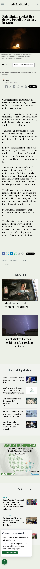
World (5, 497)
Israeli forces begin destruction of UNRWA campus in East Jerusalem (12, 425)
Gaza (7, 264)
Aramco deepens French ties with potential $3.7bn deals (13, 379)
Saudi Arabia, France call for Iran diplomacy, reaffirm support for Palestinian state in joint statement (13, 504)
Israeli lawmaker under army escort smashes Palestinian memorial (13, 413)
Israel (25, 260)
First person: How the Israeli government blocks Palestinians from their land (13, 521)
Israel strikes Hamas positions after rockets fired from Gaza (18, 342)
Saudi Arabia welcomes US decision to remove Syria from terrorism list (13, 390)
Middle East (7, 515)
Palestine (13, 260)
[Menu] (2, 4)
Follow (33, 87)
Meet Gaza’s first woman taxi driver (16, 305)
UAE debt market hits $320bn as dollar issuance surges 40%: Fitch (12, 402)
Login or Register (10, 552)
